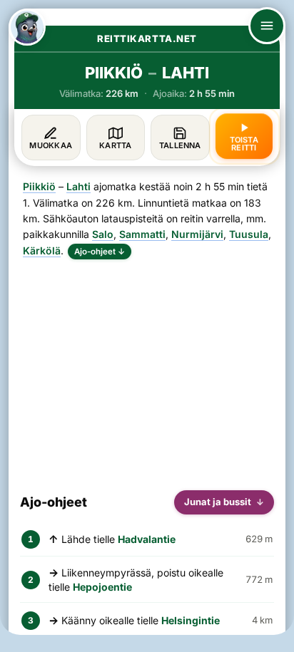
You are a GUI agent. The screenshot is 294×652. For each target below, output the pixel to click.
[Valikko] (266, 25)
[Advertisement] (147, 369)
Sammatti (142, 234)
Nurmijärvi (197, 234)
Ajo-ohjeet (99, 252)
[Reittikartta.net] (27, 27)
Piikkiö (39, 186)
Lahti (78, 186)
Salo (102, 234)
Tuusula (248, 234)
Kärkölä (42, 250)
